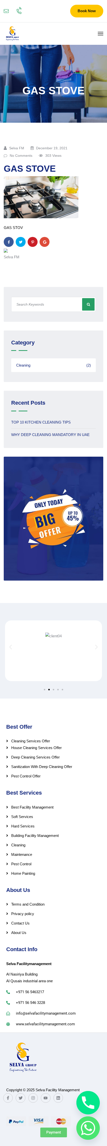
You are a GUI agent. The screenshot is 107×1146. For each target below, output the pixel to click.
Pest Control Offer (26, 776)
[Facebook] (9, 242)
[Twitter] (21, 242)
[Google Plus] (45, 242)
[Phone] (88, 1102)
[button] (10, 647)
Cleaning (53, 365)
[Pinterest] (33, 242)
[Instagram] (33, 1098)
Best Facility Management (32, 807)
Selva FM (16, 148)
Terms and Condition (28, 904)
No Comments (21, 156)
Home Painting (23, 873)
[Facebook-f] (8, 1098)
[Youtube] (45, 1098)
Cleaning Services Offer (30, 741)
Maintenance (21, 854)
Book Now (87, 11)
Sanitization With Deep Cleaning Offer (41, 766)
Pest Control (21, 864)
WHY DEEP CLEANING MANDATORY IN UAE (50, 435)
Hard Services (23, 826)
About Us (18, 932)
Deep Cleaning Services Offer (35, 757)
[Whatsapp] (88, 1128)
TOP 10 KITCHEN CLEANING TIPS (41, 422)
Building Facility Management (35, 835)
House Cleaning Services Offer (36, 748)
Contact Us (20, 923)
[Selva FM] (12, 33)
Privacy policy (22, 914)
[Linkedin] (58, 1098)
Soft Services (22, 817)
